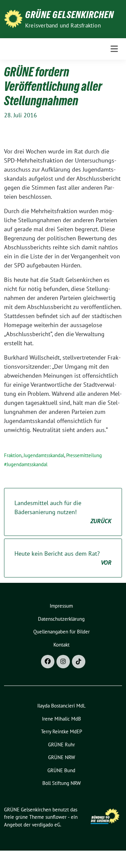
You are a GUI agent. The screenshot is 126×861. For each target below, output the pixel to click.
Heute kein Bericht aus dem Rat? (63, 558)
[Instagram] (63, 661)
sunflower (56, 817)
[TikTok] (78, 661)
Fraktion (13, 455)
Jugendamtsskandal (44, 455)
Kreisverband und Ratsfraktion (63, 25)
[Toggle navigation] (114, 49)
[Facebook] (47, 661)
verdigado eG (46, 824)
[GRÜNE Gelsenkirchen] (13, 18)
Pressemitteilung (84, 455)
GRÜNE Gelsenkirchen (69, 14)
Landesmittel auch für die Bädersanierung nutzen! (63, 512)
